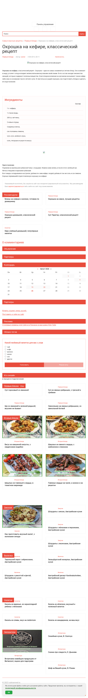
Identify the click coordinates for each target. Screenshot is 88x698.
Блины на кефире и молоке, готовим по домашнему (22, 200)
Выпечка (8, 555)
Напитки (7, 228)
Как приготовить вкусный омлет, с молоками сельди (20, 535)
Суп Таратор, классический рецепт (63, 215)
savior (23, 57)
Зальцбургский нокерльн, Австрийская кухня (65, 560)
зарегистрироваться (16, 186)
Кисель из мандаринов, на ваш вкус (63, 620)
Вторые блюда (11, 417)
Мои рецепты (53, 29)
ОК (9, 692)
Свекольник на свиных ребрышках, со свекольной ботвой (64, 407)
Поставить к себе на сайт (13, 314)
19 (32, 287)
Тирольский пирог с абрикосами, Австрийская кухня (19, 560)
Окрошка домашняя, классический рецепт (20, 216)
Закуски (8, 507)
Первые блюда (7, 57)
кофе (9, 349)
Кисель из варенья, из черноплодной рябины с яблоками (21, 605)
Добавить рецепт (44, 29)
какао (9, 354)
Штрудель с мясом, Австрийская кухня (65, 511)
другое (9, 359)
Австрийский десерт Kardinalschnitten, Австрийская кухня (64, 576)
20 (44, 287)
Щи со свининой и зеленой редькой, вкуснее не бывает (20, 407)
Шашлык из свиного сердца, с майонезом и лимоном (61, 445)
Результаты (63, 365)
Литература (9, 632)
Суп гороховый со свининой (17, 390)
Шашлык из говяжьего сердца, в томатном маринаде (19, 484)
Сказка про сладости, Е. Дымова (62, 652)
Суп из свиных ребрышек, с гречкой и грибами (64, 391)
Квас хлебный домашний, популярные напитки (21, 232)
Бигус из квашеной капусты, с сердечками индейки (18, 445)
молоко (10, 352)
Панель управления (45, 24)
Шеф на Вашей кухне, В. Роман (61, 668)
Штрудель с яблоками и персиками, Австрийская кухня (63, 528)
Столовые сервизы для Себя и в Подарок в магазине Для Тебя (29, 325)
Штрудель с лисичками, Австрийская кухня (64, 544)
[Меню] (36, 29)
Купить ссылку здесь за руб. (14, 310)
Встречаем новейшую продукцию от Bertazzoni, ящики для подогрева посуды (20, 660)
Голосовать (24, 365)
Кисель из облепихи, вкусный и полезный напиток (61, 605)
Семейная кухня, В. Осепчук (60, 636)
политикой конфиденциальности (20, 688)
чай (8, 347)
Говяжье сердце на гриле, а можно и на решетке (65, 484)
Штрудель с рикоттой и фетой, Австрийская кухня (18, 576)
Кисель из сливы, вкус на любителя (20, 620)
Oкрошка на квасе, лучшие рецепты (64, 199)
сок (8, 357)
